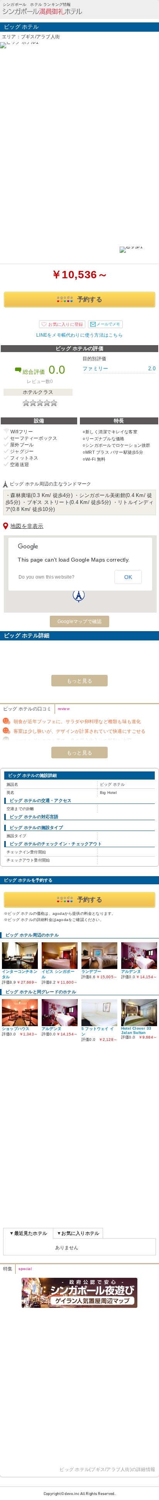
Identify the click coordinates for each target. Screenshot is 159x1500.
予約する (89, 299)
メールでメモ (108, 324)
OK (128, 577)
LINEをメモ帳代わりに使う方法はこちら (79, 335)
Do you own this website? (46, 577)
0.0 (57, 369)
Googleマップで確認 (80, 621)
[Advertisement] (79, 1135)
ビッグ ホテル (21, 27)
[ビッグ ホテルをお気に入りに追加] (62, 324)
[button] (78, 596)
